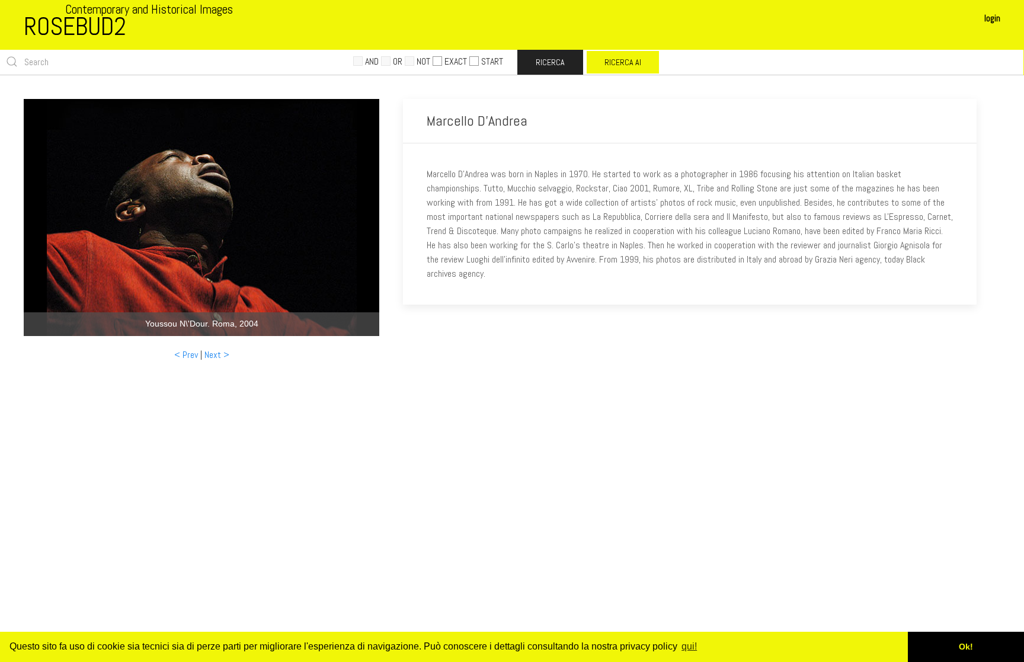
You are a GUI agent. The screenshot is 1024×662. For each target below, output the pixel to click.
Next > (216, 354)
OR (397, 61)
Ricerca (550, 62)
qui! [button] (689, 646)
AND (372, 61)
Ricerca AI (622, 62)
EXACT (455, 61)
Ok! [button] (966, 646)
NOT (423, 61)
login (992, 18)
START (492, 61)
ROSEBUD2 (75, 26)
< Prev (186, 354)
